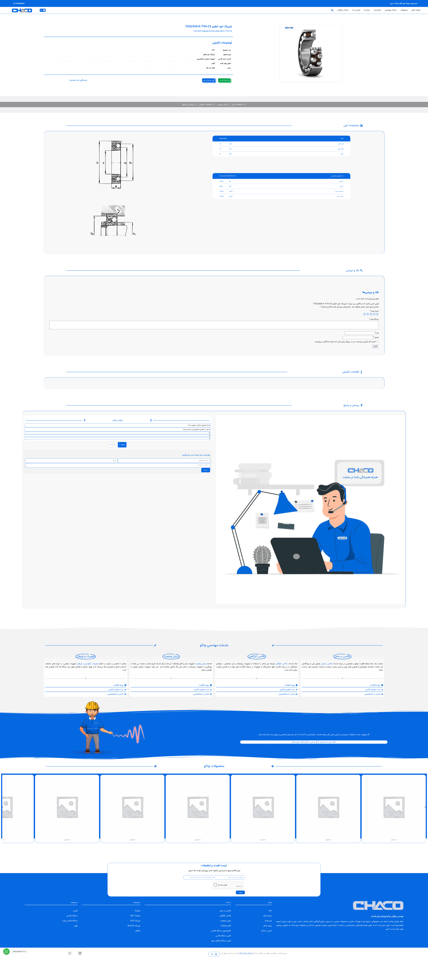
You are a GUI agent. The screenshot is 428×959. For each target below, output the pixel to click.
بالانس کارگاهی (281, 663)
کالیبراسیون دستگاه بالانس (221, 930)
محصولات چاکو (214, 766)
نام (377, 333)
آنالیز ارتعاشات (225, 925)
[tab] (122, 445)
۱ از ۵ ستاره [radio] (377, 314)
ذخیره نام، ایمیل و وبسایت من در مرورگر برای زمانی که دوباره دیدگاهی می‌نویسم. (345, 341)
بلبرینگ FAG (135, 920)
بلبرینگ (137, 910)
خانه (270, 910)
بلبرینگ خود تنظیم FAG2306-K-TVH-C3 (209, 26)
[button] (425, 807)
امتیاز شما (374, 311)
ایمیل (376, 337)
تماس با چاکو (266, 930)
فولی (76, 925)
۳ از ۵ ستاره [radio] (371, 314)
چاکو (392, 921)
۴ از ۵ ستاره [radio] (367, 314)
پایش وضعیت (200, 663)
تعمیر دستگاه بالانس (223, 935)
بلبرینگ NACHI (134, 925)
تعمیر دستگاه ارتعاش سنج (221, 940)
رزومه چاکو (267, 925)
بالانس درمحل (326, 663)
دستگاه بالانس (72, 915)
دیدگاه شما (374, 319)
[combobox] (283, 10)
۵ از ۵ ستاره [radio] (364, 314)
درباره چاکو (267, 915)
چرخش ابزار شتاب (379, 916)
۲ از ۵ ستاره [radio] (374, 314)
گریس (75, 910)
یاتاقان (137, 930)
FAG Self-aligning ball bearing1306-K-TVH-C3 (212, 31)
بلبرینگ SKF (135, 915)
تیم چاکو (268, 920)
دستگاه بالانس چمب (70, 920)
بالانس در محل (225, 910)
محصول (394, 839)
